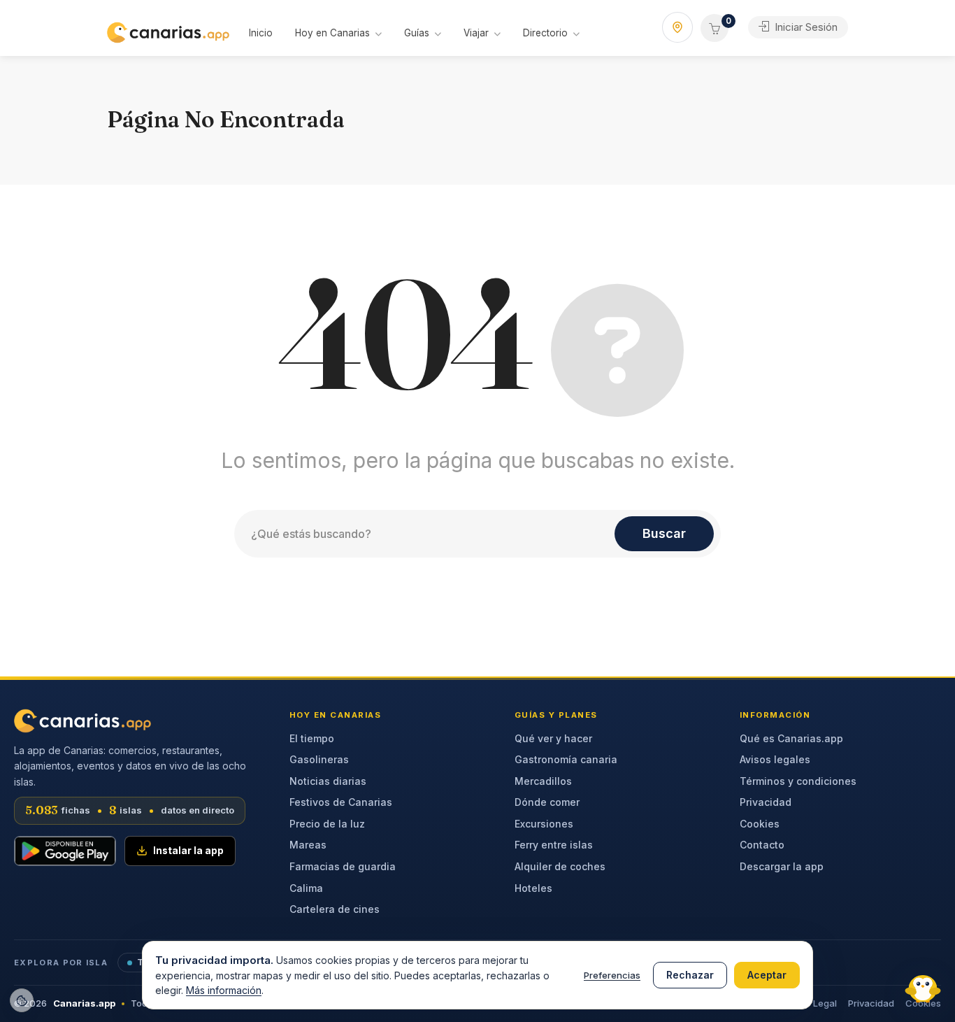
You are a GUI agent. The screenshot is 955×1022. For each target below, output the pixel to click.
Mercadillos (543, 781)
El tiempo (311, 738)
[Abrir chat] (920, 987)
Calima (306, 888)
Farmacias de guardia (342, 866)
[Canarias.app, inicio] (82, 721)
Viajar (476, 32)
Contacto (762, 845)
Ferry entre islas (554, 845)
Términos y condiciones (798, 781)
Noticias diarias (327, 781)
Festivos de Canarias (340, 802)
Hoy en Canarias (332, 32)
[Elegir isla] (677, 27)
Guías (416, 32)
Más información (223, 990)
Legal (825, 1003)
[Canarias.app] (168, 31)
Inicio (261, 32)
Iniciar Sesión (805, 27)
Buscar (664, 533)
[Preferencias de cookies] (22, 1000)
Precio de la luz (327, 824)
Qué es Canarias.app (791, 738)
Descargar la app (782, 866)
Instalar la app (188, 850)
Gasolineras (319, 759)
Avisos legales (775, 759)
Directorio (545, 32)
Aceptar (767, 975)
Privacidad (765, 802)
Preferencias (612, 975)
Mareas (307, 845)
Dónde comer (547, 802)
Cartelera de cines (334, 909)
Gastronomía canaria (566, 759)
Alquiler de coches (560, 866)
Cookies (760, 824)
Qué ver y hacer (553, 738)
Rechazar (690, 975)
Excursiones (544, 824)
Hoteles (533, 888)
